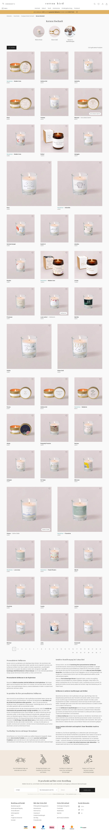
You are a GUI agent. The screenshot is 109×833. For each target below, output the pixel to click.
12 (57, 649)
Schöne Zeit (44, 81)
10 (49, 649)
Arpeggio (77, 154)
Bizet (8, 117)
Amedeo (76, 244)
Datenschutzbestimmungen (58, 794)
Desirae (76, 443)
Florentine (68, 533)
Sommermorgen (11, 244)
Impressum (37, 813)
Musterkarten (37, 808)
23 (100, 649)
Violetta (43, 117)
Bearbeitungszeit (15, 806)
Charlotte (9, 606)
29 (92, 652)
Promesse (9, 317)
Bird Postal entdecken (63, 817)
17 (76, 649)
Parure (9, 407)
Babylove (84, 407)
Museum (76, 117)
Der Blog (36, 817)
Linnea (76, 280)
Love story (17, 570)
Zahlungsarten (15, 813)
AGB (12, 815)
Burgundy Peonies (46, 443)
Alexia (8, 443)
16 (73, 649)
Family (42, 606)
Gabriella (77, 81)
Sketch (76, 570)
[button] (77, 12)
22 (96, 649)
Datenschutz (37, 810)
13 (61, 649)
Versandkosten (15, 810)
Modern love (17, 81)
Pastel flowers (52, 570)
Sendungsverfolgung (16, 808)
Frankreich (60, 808)
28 (88, 652)
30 (96, 652)
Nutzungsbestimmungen (71, 794)
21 (92, 649)
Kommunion (56, 8)
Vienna (9, 533)
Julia (42, 643)
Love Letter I (44, 317)
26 (80, 652)
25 (76, 652)
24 (73, 652)
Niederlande (60, 810)
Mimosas (77, 480)
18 (80, 649)
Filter (13, 47)
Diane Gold (60, 370)
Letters (76, 606)
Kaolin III (43, 244)
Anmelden (87, 790)
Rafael (42, 154)
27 (84, 652)
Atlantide (67, 207)
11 (53, 649)
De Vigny (43, 480)
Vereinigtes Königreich (63, 806)
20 (88, 649)
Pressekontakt (38, 820)
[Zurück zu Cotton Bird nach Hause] (54, 5)
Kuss (8, 207)
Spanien (59, 813)
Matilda (76, 317)
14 (65, 649)
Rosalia (9, 280)
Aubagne (9, 480)
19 (84, 649)
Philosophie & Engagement (41, 806)
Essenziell (77, 643)
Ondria (9, 370)
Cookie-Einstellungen (39, 815)
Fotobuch (77, 8)
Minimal (9, 643)
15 (69, 649)
